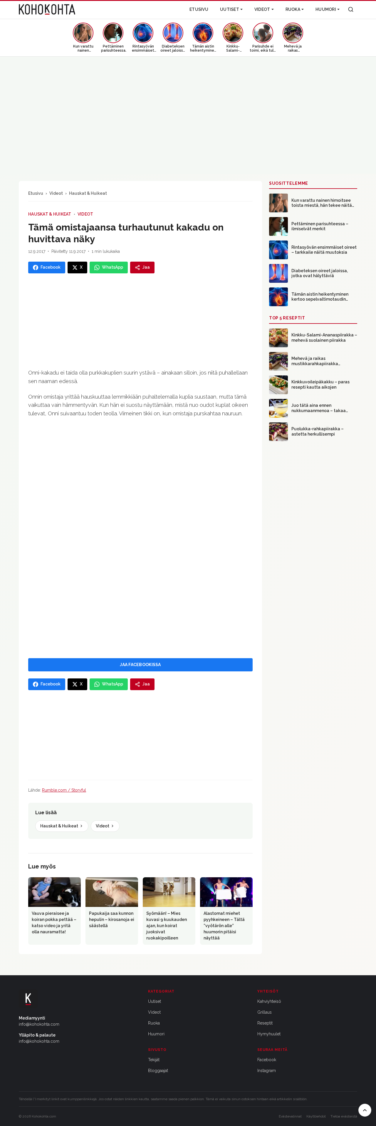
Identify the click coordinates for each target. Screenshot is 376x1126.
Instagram (266, 1070)
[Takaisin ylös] (364, 1110)
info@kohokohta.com (39, 1024)
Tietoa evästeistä (343, 1116)
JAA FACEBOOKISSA (140, 664)
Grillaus (264, 1012)
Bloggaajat (158, 1070)
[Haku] (350, 9)
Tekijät (154, 1059)
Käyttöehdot (316, 1116)
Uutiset (229, 9)
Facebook (266, 1059)
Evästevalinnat (290, 1116)
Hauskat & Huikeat (88, 193)
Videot (262, 9)
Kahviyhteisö (269, 1001)
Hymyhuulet (269, 1034)
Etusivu (198, 9)
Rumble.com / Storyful (64, 790)
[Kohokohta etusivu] (47, 9)
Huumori (325, 9)
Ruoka (293, 9)
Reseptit (265, 1023)
